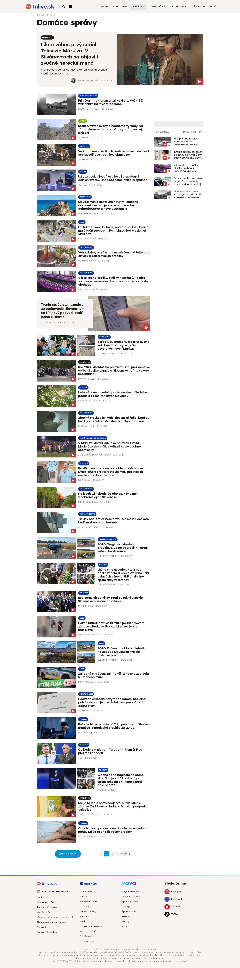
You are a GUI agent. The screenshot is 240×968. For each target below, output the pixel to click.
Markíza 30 (47, 37)
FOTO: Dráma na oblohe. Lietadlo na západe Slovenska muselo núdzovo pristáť (122, 652)
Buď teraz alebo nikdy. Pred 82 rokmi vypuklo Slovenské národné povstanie (110, 599)
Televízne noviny (131, 896)
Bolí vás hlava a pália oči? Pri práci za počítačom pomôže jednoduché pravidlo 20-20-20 (114, 726)
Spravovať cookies (47, 932)
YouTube (176, 906)
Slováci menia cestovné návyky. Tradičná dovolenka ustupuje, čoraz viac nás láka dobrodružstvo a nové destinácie (108, 205)
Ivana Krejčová (87, 238)
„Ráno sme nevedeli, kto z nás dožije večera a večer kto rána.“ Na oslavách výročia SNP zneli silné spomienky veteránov (123, 575)
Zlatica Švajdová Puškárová (94, 455)
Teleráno (83, 137)
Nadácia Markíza (89, 931)
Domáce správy (45, 902)
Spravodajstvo (130, 901)
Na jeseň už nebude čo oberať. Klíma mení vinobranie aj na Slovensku (108, 495)
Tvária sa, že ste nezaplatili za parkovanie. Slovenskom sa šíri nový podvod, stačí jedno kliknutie (63, 311)
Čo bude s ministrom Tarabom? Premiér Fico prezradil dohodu (110, 751)
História (84, 593)
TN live (103, 6)
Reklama (84, 916)
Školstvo (84, 146)
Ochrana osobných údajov (51, 922)
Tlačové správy (88, 911)
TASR (80, 758)
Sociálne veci (86, 694)
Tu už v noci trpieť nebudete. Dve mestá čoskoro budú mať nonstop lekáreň (113, 520)
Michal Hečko (86, 606)
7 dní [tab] (200, 132)
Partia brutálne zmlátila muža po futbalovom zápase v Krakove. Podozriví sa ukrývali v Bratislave (111, 626)
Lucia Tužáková (87, 682)
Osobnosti (85, 906)
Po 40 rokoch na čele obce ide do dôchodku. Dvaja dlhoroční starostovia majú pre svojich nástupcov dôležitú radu (110, 472)
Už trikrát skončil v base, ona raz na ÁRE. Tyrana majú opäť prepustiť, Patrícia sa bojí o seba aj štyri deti (113, 231)
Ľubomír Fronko (107, 584)
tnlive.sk (41, 15)
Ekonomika (179, 6)
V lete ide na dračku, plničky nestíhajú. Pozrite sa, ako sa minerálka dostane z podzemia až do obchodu (113, 281)
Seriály (125, 921)
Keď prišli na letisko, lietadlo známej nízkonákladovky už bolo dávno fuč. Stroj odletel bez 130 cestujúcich (187, 141)
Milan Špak (84, 732)
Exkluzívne (120, 6)
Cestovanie (85, 197)
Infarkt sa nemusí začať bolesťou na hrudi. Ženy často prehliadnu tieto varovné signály (188, 154)
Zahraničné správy (47, 907)
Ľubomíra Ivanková (89, 109)
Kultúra (103, 565)
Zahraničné (157, 6)
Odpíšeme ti (86, 936)
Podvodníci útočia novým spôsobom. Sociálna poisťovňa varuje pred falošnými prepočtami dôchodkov (112, 702)
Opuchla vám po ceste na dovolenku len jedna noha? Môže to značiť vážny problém (112, 830)
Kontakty (42, 897)
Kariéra (83, 921)
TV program (86, 891)
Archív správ (43, 912)
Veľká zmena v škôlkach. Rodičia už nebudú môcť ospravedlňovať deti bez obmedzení (113, 153)
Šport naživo (129, 911)
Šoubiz (83, 896)
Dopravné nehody (88, 96)
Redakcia (42, 927)
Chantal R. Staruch (89, 527)
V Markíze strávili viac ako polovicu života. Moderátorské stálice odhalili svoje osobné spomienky (109, 446)
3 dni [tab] (193, 132)
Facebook (176, 899)
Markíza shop (87, 941)
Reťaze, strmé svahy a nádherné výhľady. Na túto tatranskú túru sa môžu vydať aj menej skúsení (110, 129)
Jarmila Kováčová (88, 80)
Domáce (137, 6)
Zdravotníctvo (87, 514)
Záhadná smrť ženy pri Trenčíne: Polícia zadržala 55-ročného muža (113, 675)
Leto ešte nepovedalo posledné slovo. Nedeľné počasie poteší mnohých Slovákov (112, 394)
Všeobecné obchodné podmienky (56, 917)
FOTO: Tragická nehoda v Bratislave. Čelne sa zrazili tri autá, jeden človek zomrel (123, 548)
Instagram (176, 891)
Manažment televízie (91, 926)
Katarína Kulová (87, 400)
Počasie (83, 387)
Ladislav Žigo (86, 426)
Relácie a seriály (88, 901)
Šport (198, 6)
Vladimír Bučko (87, 261)
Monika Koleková (88, 502)
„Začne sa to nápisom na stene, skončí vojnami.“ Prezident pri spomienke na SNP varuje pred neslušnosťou (121, 780)
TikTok (174, 914)
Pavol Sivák (84, 480)
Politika (84, 463)
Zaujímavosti (86, 247)
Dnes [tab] (186, 132)
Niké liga (126, 906)
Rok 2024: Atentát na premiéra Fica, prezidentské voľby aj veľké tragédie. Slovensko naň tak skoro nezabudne (114, 371)
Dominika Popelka (88, 213)
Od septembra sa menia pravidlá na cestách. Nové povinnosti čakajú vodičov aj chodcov (188, 181)
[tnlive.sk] (40, 6)
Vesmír (83, 172)
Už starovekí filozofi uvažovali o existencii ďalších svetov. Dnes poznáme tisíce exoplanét (112, 178)
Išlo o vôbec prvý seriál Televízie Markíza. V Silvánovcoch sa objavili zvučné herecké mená (69, 53)
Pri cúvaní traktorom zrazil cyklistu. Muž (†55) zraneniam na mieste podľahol (110, 102)
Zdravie (83, 719)
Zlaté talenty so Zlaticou (93, 438)
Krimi (82, 222)
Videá (212, 6)
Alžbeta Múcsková (108, 353)
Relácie (126, 916)
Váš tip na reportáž (55, 891)
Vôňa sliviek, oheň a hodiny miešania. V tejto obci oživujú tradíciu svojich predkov (114, 254)
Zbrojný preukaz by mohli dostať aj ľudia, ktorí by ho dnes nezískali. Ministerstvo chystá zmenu (113, 419)
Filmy (124, 926)
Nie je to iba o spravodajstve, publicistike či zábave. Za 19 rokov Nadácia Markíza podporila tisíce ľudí (112, 806)
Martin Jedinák (86, 289)
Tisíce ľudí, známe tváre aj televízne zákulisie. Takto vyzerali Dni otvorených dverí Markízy (123, 345)
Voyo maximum (130, 891)
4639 (124, 853)
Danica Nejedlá (87, 379)
